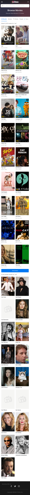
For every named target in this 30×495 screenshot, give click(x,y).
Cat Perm (18, 216)
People (21, 19)
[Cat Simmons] (8, 354)
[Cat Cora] (8, 286)
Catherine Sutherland (21, 455)
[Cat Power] (22, 286)
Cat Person (18, 167)
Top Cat (3, 167)
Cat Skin (3, 119)
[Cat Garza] (22, 399)
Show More (15, 270)
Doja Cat (18, 342)
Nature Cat (18, 70)
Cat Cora (3, 297)
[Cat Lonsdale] (22, 308)
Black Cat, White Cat (21, 94)
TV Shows (15, 19)
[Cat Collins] (22, 354)
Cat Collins (18, 364)
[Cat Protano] (8, 376)
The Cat (18, 265)
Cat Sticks (18, 192)
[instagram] (19, 487)
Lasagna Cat (19, 119)
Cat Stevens (4, 342)
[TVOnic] (15, 2)
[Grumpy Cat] (22, 376)
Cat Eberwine (4, 319)
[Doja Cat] (22, 331)
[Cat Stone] (8, 421)
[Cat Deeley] (22, 421)
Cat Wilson (4, 410)
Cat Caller (3, 216)
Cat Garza (18, 410)
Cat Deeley (18, 432)
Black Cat (3, 94)
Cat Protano (4, 387)
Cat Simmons (4, 364)
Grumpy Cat (19, 387)
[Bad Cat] (22, 229)
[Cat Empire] (8, 181)
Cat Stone (3, 432)
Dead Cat (3, 265)
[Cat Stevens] (8, 331)
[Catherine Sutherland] (22, 444)
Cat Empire (4, 192)
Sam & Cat (4, 70)
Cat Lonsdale (19, 319)
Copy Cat (3, 143)
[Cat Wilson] (8, 399)
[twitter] (15, 487)
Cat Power (18, 297)
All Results (4, 19)
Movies (10, 19)
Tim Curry (3, 477)
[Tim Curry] (8, 467)
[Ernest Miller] (8, 444)
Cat (2, 46)
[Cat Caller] (8, 205)
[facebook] (11, 487)
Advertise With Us (6, 484)
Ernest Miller (4, 455)
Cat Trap (18, 143)
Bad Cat (18, 240)
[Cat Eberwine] (8, 308)
